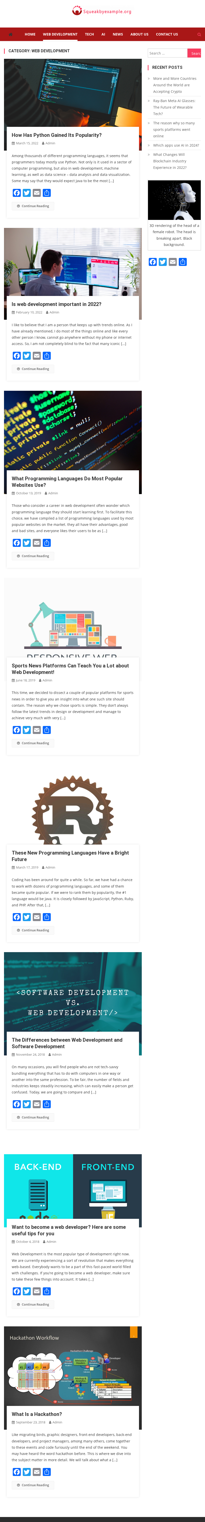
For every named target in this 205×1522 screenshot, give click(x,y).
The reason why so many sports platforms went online (174, 129)
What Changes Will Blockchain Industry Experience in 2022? (169, 161)
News (118, 34)
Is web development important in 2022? (57, 304)
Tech (89, 34)
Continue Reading (35, 206)
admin (50, 143)
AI (103, 34)
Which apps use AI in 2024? (176, 145)
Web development (60, 34)
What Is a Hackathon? (37, 1414)
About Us (139, 34)
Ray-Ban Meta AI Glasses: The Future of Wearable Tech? (174, 107)
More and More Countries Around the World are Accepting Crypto (174, 85)
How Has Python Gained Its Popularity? (57, 135)
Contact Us (167, 34)
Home (30, 34)
